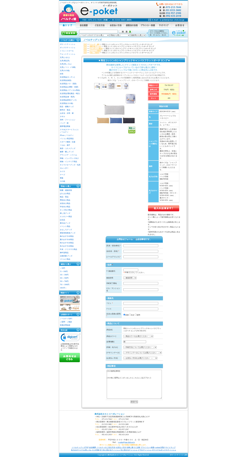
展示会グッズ (65, 223)
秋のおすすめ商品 (67, 243)
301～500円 (64, 278)
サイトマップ (170, 447)
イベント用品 (65, 226)
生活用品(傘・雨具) (67, 97)
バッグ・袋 (64, 123)
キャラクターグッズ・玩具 (70, 165)
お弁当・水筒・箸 (67, 113)
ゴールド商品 (65, 259)
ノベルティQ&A (66, 319)
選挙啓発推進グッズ (67, 233)
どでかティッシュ (145, 450)
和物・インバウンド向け (69, 158)
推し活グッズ (65, 213)
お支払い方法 (121, 447)
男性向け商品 (65, 200)
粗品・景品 (64, 197)
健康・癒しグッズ (67, 152)
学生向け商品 (65, 207)
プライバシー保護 (147, 447)
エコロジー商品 (66, 217)
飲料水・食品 (65, 110)
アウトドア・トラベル (68, 155)
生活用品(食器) (65, 80)
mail (166, 20)
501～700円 (64, 281)
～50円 (62, 268)
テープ (62, 175)
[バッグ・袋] (94, 44)
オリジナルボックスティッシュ (164, 450)
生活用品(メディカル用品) (70, 90)
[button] (71, 338)
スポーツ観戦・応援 (67, 142)
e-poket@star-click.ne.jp (126, 442)
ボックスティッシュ (67, 48)
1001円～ (63, 288)
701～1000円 (64, 285)
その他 (62, 181)
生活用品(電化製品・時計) (70, 93)
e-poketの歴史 (160, 447)
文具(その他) (65, 71)
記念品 (62, 220)
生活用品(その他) (66, 103)
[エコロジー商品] (96, 49)
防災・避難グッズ (67, 107)
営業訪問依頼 (65, 325)
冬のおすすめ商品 (67, 246)
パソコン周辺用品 (67, 139)
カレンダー (64, 168)
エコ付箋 (95, 450)
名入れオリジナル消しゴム (81, 450)
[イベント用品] (95, 51)
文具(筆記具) (65, 61)
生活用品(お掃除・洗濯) (69, 87)
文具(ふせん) (65, 57)
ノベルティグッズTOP (80, 447)
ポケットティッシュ (67, 44)
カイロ (62, 171)
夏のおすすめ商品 (67, 239)
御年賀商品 (64, 253)
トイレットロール (67, 51)
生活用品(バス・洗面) (68, 84)
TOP (85, 44)
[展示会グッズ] (95, 46)
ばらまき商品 (65, 194)
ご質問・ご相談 (66, 322)
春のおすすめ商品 (67, 236)
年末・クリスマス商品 (68, 249)
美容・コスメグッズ (67, 148)
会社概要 (92, 447)
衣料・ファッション (67, 120)
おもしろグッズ (66, 230)
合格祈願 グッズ (66, 256)
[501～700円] (94, 53)
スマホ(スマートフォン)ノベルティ (69, 131)
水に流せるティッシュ (129, 450)
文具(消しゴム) (65, 64)
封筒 (61, 74)
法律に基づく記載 (133, 447)
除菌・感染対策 (66, 190)
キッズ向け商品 (66, 210)
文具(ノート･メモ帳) (68, 67)
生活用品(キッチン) (67, 77)
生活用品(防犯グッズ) (68, 100)
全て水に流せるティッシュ (109, 450)
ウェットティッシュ (67, 54)
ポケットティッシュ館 (178, 455)
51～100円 (64, 271)
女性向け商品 (65, 203)
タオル (62, 116)
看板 (61, 178)
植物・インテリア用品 (68, 162)
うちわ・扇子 (65, 145)
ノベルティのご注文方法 (105, 447)
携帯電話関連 (65, 126)
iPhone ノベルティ (67, 135)
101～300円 (64, 275)
